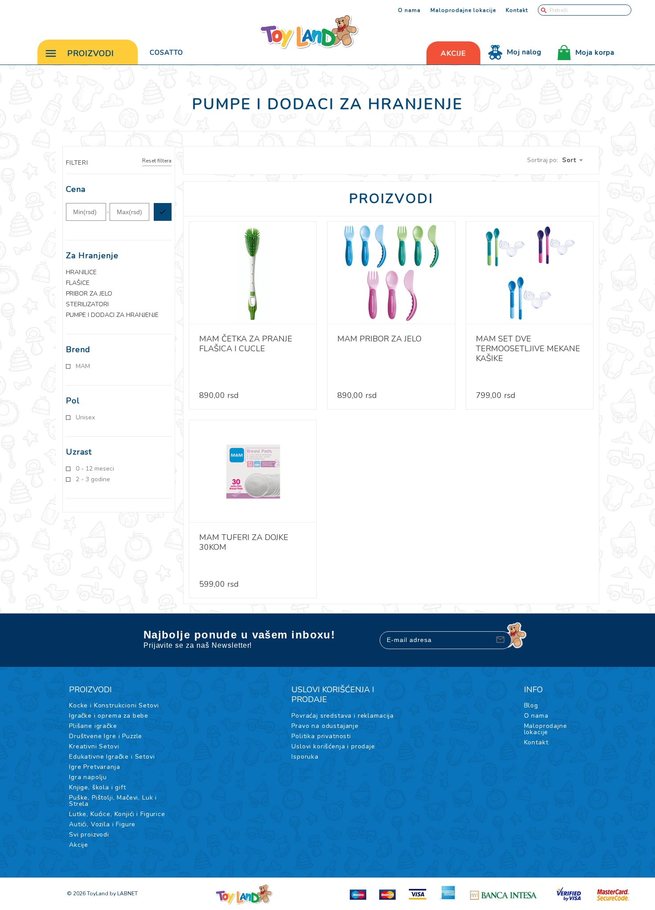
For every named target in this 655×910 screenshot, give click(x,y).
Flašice (78, 283)
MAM (83, 366)
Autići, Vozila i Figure (102, 824)
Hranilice (81, 272)
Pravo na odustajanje (325, 726)
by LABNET (124, 893)
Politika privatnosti (321, 736)
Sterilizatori (87, 304)
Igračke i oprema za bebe (108, 715)
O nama (409, 10)
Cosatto (166, 52)
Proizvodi (90, 53)
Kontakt (517, 10)
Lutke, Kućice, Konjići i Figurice (117, 814)
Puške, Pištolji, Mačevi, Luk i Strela (113, 800)
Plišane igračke (93, 726)
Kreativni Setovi (94, 746)
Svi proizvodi (89, 834)
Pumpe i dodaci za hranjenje (112, 315)
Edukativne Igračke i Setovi (112, 756)
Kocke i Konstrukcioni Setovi (114, 705)
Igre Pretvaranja (94, 767)
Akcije (78, 845)
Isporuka (305, 756)
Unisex (85, 417)
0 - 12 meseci (95, 469)
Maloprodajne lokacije (463, 10)
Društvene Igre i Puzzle (105, 736)
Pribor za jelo (89, 294)
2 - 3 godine (93, 479)
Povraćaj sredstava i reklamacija (342, 715)
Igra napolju (88, 777)
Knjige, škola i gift (97, 787)
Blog (531, 705)
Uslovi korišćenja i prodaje (333, 746)
